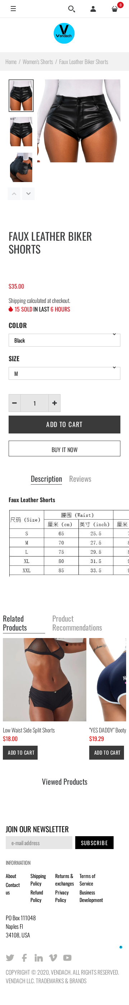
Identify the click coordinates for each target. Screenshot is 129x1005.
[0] (114, 9)
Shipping (17, 300)
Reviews (80, 479)
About (11, 875)
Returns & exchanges (64, 879)
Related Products (15, 623)
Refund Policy (36, 895)
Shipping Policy (38, 879)
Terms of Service (87, 879)
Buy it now (65, 449)
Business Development (91, 895)
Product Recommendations (77, 623)
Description (46, 479)
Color (18, 325)
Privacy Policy (61, 895)
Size (14, 358)
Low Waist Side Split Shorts (29, 730)
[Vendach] (64, 34)
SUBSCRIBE (94, 843)
